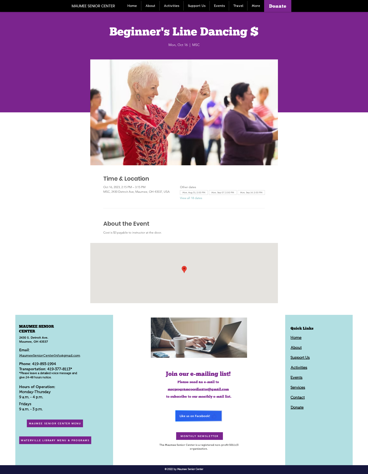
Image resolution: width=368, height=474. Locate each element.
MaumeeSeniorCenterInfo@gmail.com (49, 355)
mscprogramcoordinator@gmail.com (198, 389)
